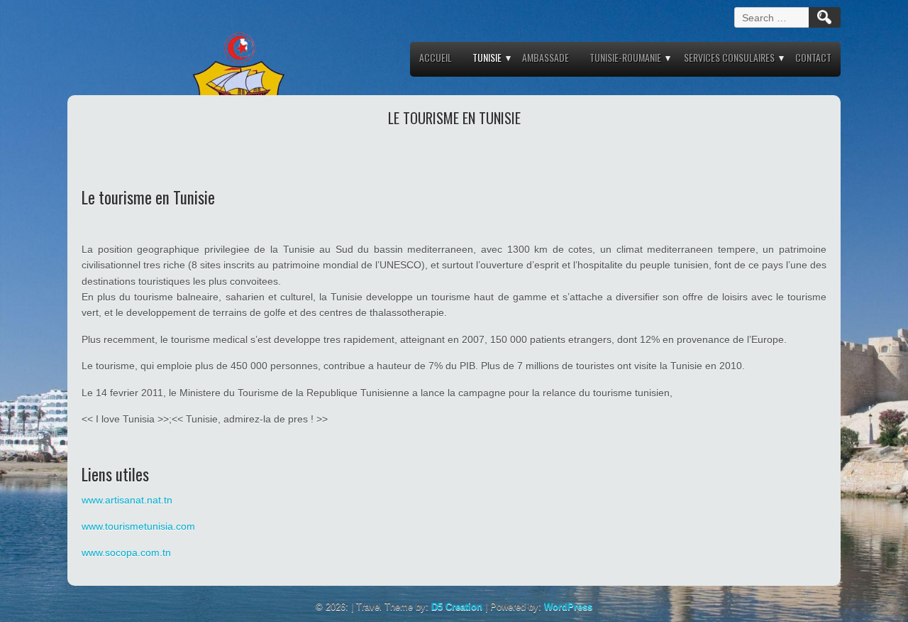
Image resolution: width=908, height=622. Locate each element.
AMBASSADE (545, 57)
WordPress (568, 606)
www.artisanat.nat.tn (127, 500)
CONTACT (813, 57)
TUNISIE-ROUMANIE (625, 57)
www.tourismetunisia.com (138, 526)
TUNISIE (487, 57)
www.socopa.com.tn (126, 552)
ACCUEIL (435, 57)
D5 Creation (456, 606)
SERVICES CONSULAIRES (729, 57)
